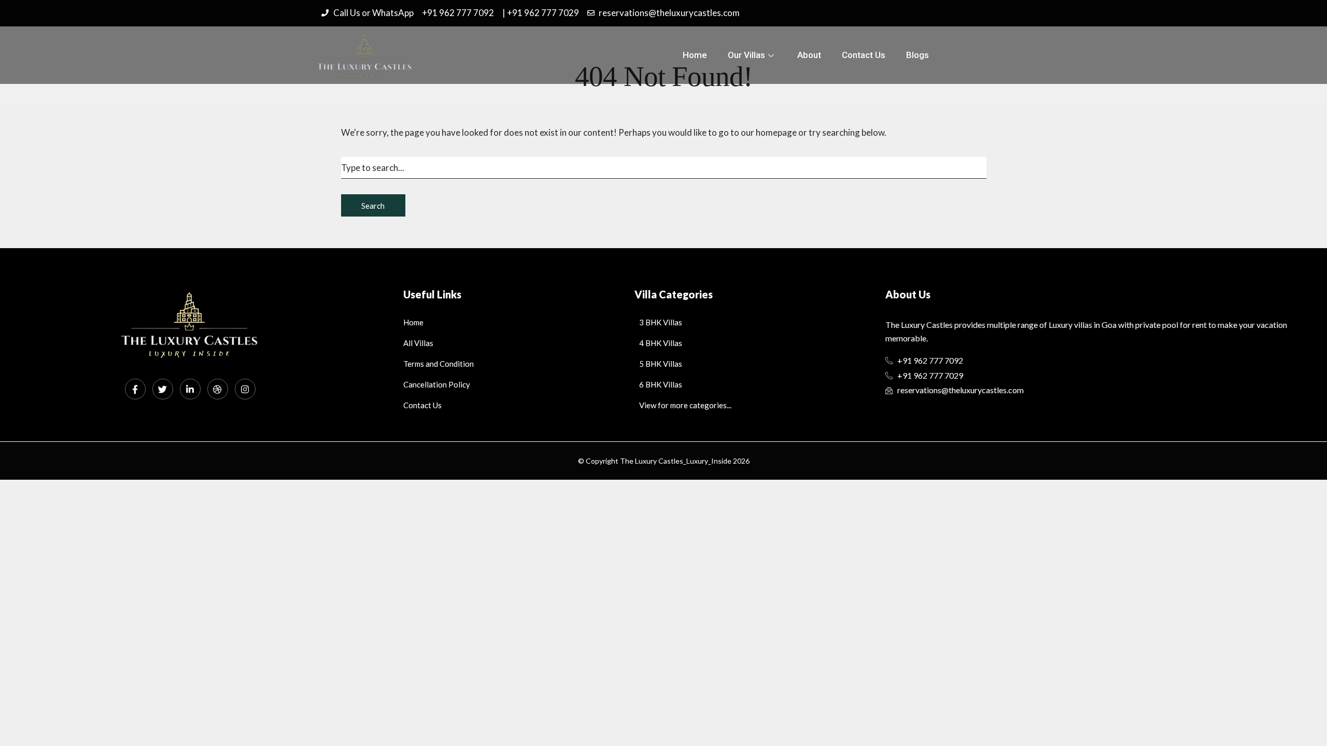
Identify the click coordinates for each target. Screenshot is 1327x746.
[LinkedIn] (190, 389)
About (809, 55)
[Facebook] (135, 389)
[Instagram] (245, 389)
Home (695, 55)
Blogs (917, 55)
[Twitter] (162, 389)
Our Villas (746, 55)
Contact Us (863, 55)
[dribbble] (217, 389)
